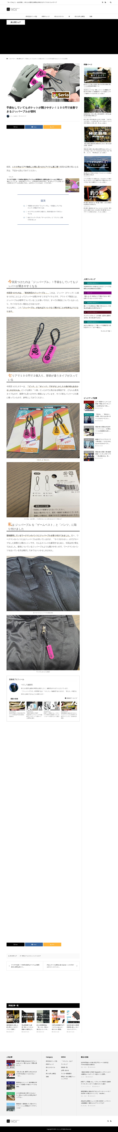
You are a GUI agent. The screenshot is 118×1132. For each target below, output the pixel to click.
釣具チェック (46, 16)
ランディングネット (55, 710)
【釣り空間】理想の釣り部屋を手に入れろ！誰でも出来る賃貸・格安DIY (97, 144)
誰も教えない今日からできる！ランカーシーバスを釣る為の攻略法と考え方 (97, 174)
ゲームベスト (28, 956)
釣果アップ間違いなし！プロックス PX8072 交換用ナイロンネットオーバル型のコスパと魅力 (51, 714)
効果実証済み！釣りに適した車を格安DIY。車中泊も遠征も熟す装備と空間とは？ (97, 114)
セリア (39, 956)
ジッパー (34, 956)
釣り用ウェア (16, 22)
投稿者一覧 (64, 1067)
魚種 (91, 16)
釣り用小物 (83, 1105)
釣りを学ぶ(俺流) (80, 16)
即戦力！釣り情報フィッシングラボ (68, 1077)
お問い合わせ (65, 1070)
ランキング (64, 1064)
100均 (23, 956)
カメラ (40, 710)
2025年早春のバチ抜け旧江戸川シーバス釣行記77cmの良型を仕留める (17, 714)
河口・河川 (22, 710)
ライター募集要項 (66, 1073)
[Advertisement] (59, 41)
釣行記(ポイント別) (31, 16)
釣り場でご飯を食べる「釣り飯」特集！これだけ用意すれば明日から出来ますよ (97, 203)
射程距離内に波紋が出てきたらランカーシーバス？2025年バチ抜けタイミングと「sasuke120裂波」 (69, 715)
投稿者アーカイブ (71, 698)
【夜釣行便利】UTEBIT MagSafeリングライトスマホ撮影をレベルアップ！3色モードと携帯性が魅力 (34, 715)
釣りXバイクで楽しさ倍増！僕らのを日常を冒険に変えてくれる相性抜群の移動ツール (97, 85)
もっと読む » (101, 93)
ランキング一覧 (105, 331)
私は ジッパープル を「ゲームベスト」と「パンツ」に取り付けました (45, 218)
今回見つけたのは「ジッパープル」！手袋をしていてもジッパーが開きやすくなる (45, 207)
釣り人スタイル (59, 16)
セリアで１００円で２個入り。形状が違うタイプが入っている (45, 213)
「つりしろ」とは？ (67, 1061)
